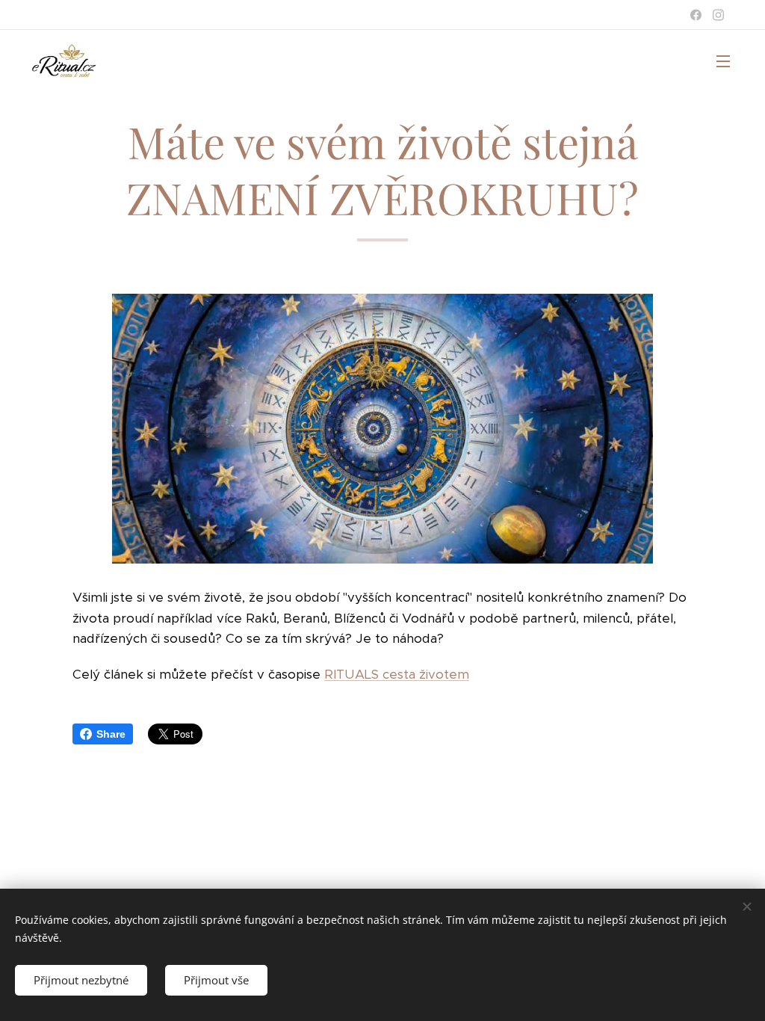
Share (111, 734)
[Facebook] (696, 15)
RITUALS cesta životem (396, 674)
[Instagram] (718, 15)
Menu (727, 60)
